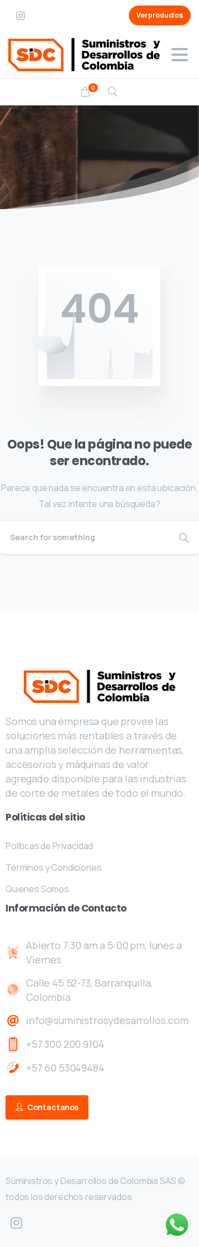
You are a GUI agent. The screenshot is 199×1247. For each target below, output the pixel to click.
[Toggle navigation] (180, 54)
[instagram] (20, 15)
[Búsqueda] (113, 92)
